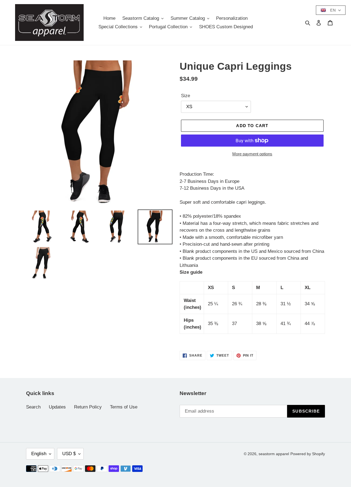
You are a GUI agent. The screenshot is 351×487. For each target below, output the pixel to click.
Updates (57, 407)
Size (185, 95)
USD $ (69, 453)
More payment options (252, 154)
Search (33, 407)
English (38, 453)
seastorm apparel (274, 454)
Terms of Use (123, 407)
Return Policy (88, 407)
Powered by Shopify (307, 454)
